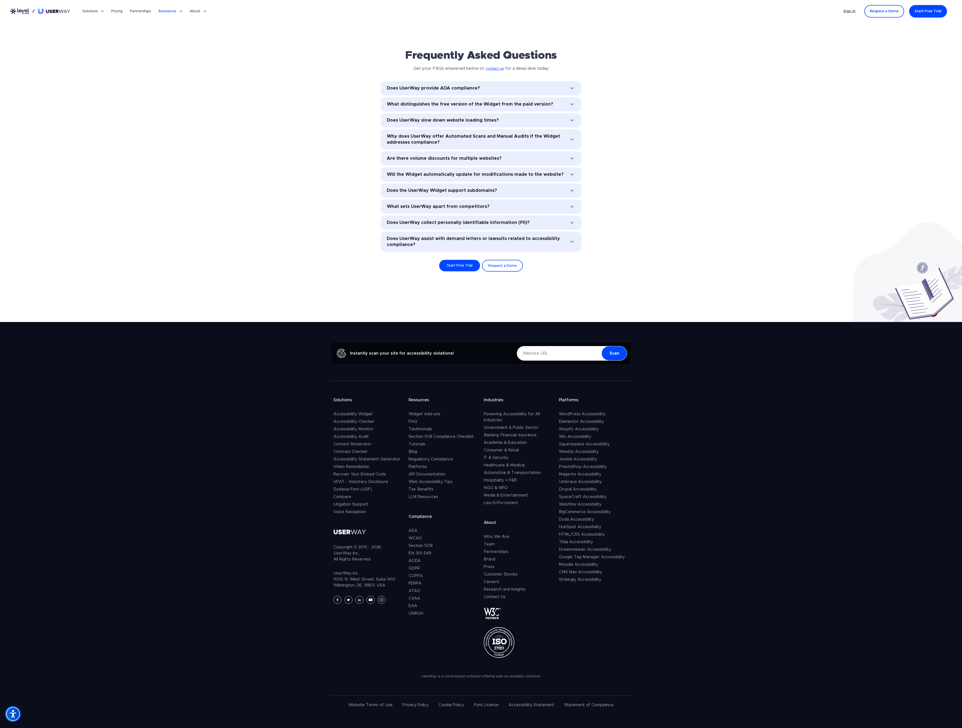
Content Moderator (352, 444)
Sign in (849, 11)
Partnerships (140, 11)
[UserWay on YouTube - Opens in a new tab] (371, 600)
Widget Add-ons (424, 414)
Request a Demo (502, 266)
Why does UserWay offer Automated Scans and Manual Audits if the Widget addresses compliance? (473, 139)
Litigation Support (351, 504)
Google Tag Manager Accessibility (592, 557)
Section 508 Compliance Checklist (441, 437)
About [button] (195, 11)
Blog (413, 452)
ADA (413, 531)
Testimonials (420, 429)
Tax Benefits (421, 489)
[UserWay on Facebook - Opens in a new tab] (337, 600)
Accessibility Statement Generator (367, 459)
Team (489, 544)
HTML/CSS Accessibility (582, 534)
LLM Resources (423, 497)
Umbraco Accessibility (580, 482)
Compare (342, 497)
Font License (486, 705)
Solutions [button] (90, 11)
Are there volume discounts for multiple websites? (444, 158)
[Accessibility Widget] (13, 714)
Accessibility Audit (351, 437)
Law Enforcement (501, 503)
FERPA (415, 583)
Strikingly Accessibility (580, 580)
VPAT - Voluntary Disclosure (360, 482)
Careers (491, 582)
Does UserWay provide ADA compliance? (433, 88)
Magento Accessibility (580, 474)
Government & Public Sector (511, 428)
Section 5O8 (421, 546)
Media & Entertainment (506, 495)
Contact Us (495, 597)
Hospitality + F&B (500, 480)
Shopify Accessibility (579, 429)
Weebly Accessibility (579, 452)
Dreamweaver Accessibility (585, 549)
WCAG (415, 538)
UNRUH (416, 613)
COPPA (416, 576)
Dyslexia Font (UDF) (352, 489)
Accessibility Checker (354, 422)
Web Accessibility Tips (430, 482)
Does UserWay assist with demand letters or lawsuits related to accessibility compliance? (473, 241)
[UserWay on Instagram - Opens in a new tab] (382, 600)
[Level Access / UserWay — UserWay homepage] (40, 11)
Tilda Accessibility (576, 542)
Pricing (117, 11)
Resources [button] (167, 11)
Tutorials (417, 444)
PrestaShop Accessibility (583, 467)
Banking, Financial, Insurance (510, 435)
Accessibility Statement (531, 705)
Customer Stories (501, 574)
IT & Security (496, 458)
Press (489, 567)
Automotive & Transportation (512, 473)
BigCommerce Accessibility (585, 512)
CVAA (414, 598)
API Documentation (427, 474)
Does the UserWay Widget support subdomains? (442, 190)
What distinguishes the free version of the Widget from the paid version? (470, 104)
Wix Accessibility (575, 437)
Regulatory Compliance (431, 459)
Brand (489, 559)
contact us (495, 68)
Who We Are (496, 537)
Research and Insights (505, 589)
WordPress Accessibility (582, 414)
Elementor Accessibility (581, 422)
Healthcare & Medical (504, 465)
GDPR (414, 568)
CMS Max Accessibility (580, 572)
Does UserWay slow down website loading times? (443, 120)
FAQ (413, 422)
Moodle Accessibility (578, 564)
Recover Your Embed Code (359, 474)
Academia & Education (505, 443)
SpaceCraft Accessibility (583, 497)
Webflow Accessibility (580, 504)
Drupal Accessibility (578, 489)
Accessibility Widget (353, 414)
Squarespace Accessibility (584, 444)
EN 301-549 (420, 553)
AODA (415, 561)
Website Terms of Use (370, 705)
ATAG (414, 591)
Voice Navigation (349, 512)
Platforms (418, 467)
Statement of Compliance (589, 705)
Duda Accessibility (576, 519)
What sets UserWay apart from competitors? (438, 206)
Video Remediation (351, 467)
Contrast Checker (350, 452)
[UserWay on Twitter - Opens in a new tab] (348, 600)
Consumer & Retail (501, 450)
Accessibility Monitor (353, 429)
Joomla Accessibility (578, 459)
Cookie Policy (451, 705)
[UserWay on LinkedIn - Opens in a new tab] (359, 600)
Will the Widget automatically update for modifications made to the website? (475, 174)
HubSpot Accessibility (580, 527)
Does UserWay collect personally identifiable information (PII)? (458, 222)
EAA (413, 606)
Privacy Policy (416, 705)
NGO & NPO (496, 488)
